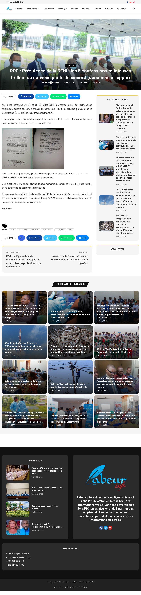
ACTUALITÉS (70, 587)
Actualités (48, 9)
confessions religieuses (28, 230)
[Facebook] (127, 2)
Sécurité (86, 9)
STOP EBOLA (32, 9)
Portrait (121, 9)
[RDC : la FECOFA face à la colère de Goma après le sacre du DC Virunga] (116, 342)
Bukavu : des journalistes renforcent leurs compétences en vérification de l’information (23, 384)
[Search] (133, 9)
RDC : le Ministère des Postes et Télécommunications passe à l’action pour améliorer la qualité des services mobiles (126, 198)
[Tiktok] (134, 2)
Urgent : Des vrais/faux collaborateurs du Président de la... (48, 525)
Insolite (109, 9)
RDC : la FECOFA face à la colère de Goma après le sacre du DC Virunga (114, 351)
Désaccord (47, 230)
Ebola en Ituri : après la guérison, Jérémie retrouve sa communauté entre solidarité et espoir (126, 143)
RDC (70, 230)
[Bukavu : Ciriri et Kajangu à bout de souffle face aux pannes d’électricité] (70, 377)
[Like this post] (22, 238)
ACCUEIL (19, 9)
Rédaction (56, 82)
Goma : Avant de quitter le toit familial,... (45, 507)
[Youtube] (130, 2)
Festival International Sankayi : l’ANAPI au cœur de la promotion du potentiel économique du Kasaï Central (70, 418)
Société (74, 9)
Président (60, 230)
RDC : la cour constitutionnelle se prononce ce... (47, 489)
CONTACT (84, 587)
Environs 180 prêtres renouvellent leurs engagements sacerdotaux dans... (47, 471)
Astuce (97, 9)
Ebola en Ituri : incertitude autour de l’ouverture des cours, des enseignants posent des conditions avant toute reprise (116, 382)
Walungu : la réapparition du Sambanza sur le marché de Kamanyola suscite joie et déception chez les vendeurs (125, 224)
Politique (62, 9)
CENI (12, 230)
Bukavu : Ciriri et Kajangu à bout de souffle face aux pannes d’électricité (69, 386)
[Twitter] (106, 528)
